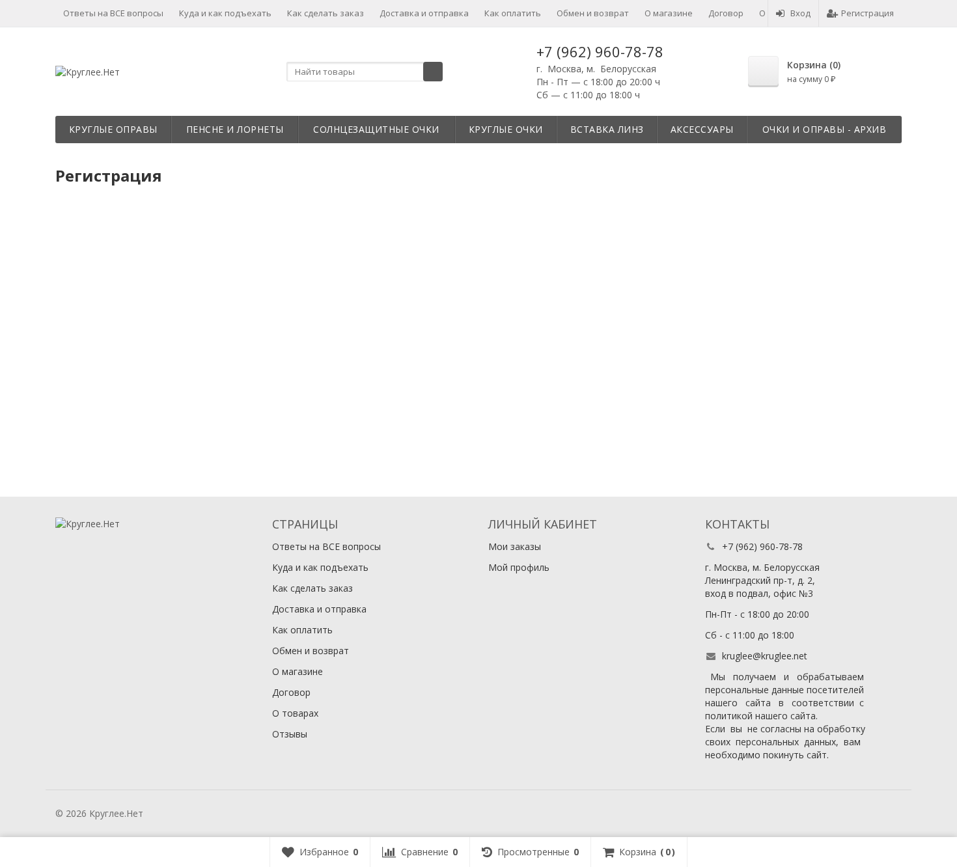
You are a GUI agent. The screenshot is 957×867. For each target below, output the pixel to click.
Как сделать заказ (325, 13)
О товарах (295, 713)
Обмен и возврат (593, 13)
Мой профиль (518, 567)
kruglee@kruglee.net (764, 656)
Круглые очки (506, 129)
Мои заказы (514, 546)
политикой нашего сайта (760, 715)
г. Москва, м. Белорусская (596, 68)
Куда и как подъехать (225, 13)
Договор (725, 13)
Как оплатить (512, 13)
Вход (800, 13)
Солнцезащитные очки (376, 129)
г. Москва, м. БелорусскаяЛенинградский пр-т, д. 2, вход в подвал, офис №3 (762, 580)
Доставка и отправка (424, 13)
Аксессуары (702, 129)
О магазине (669, 13)
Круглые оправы (113, 129)
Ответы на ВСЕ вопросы (113, 13)
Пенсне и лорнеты (235, 129)
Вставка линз (607, 129)
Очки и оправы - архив (824, 129)
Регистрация (867, 13)
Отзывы (289, 734)
